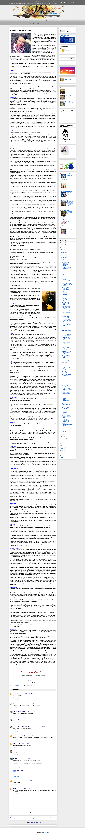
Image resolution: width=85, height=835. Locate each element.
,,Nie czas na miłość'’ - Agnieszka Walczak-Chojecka (66, 277)
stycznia (64, 252)
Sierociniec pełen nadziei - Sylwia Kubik (69, 212)
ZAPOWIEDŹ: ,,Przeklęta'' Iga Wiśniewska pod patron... (66, 364)
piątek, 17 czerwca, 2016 (27, 751)
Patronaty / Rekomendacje (30, 20)
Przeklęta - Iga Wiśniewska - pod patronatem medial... (66, 428)
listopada (64, 438)
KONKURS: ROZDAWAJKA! (65, 372)
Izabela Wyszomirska (18, 719)
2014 (62, 247)
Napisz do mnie (68, 79)
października (65, 436)
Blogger (47, 832)
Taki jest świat (64, 219)
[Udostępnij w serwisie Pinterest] (31, 685)
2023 (62, 452)
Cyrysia (18, 770)
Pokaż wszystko (72, 236)
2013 (62, 245)
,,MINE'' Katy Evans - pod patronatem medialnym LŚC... (66, 420)
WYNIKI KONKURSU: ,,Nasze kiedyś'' (66, 408)
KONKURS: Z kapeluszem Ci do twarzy (66, 404)
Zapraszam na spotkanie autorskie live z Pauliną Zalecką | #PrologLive (69, 194)
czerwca (64, 260)
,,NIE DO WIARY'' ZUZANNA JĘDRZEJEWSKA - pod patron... (66, 400)
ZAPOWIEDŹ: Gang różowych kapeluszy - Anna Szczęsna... (67, 299)
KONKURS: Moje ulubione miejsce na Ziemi (66, 303)
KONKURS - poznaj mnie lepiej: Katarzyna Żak (67, 389)
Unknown (15, 735)
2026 (62, 457)
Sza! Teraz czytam (65, 210)
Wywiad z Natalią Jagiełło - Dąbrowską (66, 345)
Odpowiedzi (17, 767)
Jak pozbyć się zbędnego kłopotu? (69, 102)
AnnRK (15, 758)
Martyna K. (16, 743)
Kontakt (21, 20)
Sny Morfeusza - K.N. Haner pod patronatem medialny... (66, 293)
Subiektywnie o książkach (66, 191)
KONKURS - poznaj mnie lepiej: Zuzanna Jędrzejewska (66, 416)
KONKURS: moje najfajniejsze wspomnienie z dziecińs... (65, 264)
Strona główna (14, 20)
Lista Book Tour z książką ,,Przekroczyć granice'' (67, 424)
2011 (62, 242)
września (64, 434)
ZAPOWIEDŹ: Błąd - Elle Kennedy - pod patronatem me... (67, 331)
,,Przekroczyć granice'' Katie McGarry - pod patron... (66, 360)
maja (63, 259)
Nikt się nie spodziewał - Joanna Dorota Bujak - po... (67, 268)
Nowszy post (13, 818)
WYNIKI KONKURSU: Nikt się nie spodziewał (66, 356)
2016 (62, 250)
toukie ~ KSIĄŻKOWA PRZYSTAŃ (21, 726)
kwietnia (64, 257)
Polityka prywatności (57, 20)
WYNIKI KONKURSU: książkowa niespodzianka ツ (66, 288)
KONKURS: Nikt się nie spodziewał (66, 311)
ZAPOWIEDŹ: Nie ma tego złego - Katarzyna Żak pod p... (66, 273)
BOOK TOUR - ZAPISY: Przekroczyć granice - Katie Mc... (67, 368)
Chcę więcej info (65, 2)
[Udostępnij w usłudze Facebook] (30, 685)
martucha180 (16, 711)
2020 (62, 446)
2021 (62, 448)
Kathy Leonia (16, 751)
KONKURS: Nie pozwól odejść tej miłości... (66, 386)
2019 (62, 445)
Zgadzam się (74, 2)
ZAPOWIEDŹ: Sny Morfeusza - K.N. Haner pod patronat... (67, 280)
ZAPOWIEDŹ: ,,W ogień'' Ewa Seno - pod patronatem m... (66, 396)
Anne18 (15, 788)
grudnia (64, 439)
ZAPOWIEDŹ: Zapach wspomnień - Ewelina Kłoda (66, 352)
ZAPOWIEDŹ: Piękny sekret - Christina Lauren (66, 307)
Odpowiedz (15, 699)
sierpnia (64, 432)
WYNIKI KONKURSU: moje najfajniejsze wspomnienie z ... (66, 313)
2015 (62, 249)
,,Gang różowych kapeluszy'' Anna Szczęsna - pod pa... (66, 338)
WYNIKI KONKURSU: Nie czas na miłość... (66, 335)
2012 (62, 244)
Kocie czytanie (64, 200)
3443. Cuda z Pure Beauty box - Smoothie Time (69, 231)
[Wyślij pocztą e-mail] (26, 685)
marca (63, 255)
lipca (63, 431)
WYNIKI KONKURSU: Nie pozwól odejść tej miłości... (66, 411)
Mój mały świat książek (66, 173)
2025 (62, 455)
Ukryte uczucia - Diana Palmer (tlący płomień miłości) (67, 284)
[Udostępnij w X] (29, 685)
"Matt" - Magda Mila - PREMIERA (65, 36)
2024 (62, 453)
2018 (62, 443)
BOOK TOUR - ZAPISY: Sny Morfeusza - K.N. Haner (67, 375)
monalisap (16, 780)
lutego (63, 254)
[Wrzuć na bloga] (28, 685)
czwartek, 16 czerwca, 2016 (27, 693)
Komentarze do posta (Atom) (35, 822)
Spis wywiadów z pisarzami (44, 20)
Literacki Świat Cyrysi (67, 63)
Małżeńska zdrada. (69, 95)
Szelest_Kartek (17, 703)
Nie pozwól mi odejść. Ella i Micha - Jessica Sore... (66, 320)
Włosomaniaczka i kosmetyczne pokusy (65, 228)
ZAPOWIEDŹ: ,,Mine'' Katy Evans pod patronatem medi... (66, 379)
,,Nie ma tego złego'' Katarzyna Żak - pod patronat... (66, 382)
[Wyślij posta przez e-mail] (24, 685)
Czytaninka (16, 693)
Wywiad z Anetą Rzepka (67, 413)
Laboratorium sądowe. (69, 89)
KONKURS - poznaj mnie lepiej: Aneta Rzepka (66, 342)
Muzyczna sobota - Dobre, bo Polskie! (66, 317)
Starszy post (53, 818)
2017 (62, 441)
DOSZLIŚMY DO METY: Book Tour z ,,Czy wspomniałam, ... (67, 328)
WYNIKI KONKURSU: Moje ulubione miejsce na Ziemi (67, 348)
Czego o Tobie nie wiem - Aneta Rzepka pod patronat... (67, 324)
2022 (62, 450)
